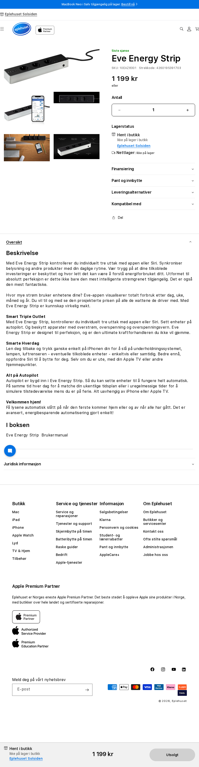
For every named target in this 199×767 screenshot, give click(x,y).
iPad (16, 520)
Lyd (15, 543)
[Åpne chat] (10, 451)
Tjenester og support (74, 524)
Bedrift (61, 555)
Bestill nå (128, 4)
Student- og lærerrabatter (111, 537)
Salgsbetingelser (114, 512)
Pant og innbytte (114, 547)
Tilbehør (19, 559)
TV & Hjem (21, 551)
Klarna (105, 520)
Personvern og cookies (119, 527)
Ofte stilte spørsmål (160, 539)
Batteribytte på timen (74, 539)
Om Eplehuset (154, 512)
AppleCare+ (109, 555)
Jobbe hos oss (155, 555)
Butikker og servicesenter (154, 522)
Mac (15, 512)
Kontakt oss (153, 531)
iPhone (18, 527)
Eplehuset (179, 701)
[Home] (22, 29)
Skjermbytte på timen (74, 531)
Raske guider (67, 547)
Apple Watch (23, 535)
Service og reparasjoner (67, 514)
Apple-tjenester (69, 562)
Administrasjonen (158, 547)
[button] (181, 29)
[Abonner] (87, 690)
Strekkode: (147, 68)
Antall (117, 97)
